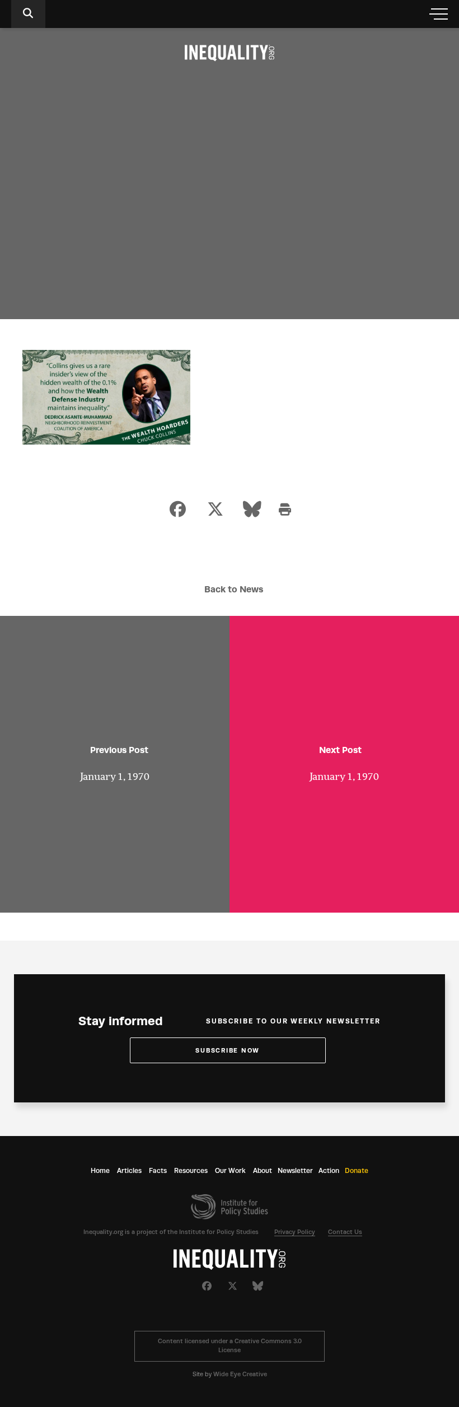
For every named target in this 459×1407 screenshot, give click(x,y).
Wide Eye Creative (240, 1374)
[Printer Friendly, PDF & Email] (284, 510)
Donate (356, 1171)
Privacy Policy (294, 1232)
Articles (129, 1171)
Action (329, 1171)
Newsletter (295, 1171)
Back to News (233, 589)
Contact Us (345, 1232)
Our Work (230, 1171)
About (262, 1171)
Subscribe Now (227, 1050)
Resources (191, 1171)
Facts (158, 1171)
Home (100, 1171)
